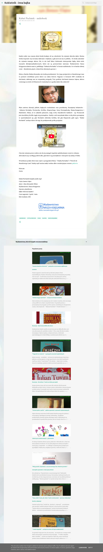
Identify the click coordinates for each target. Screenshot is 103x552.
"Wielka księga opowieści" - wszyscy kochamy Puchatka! (47, 297)
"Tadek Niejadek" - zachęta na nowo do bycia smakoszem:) (47, 529)
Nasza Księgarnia (52, 218)
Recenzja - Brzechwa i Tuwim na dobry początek (45, 382)
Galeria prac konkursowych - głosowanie (43, 438)
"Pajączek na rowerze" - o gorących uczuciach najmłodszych (48, 354)
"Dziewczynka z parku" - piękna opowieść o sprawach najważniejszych (50, 410)
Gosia (39, 218)
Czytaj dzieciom (31, 218)
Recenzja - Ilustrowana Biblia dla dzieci (42, 325)
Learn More (83, 547)
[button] (20, 24)
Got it (90, 547)
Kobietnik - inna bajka (17, 2)
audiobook (22, 218)
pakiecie (75, 163)
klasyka (44, 218)
